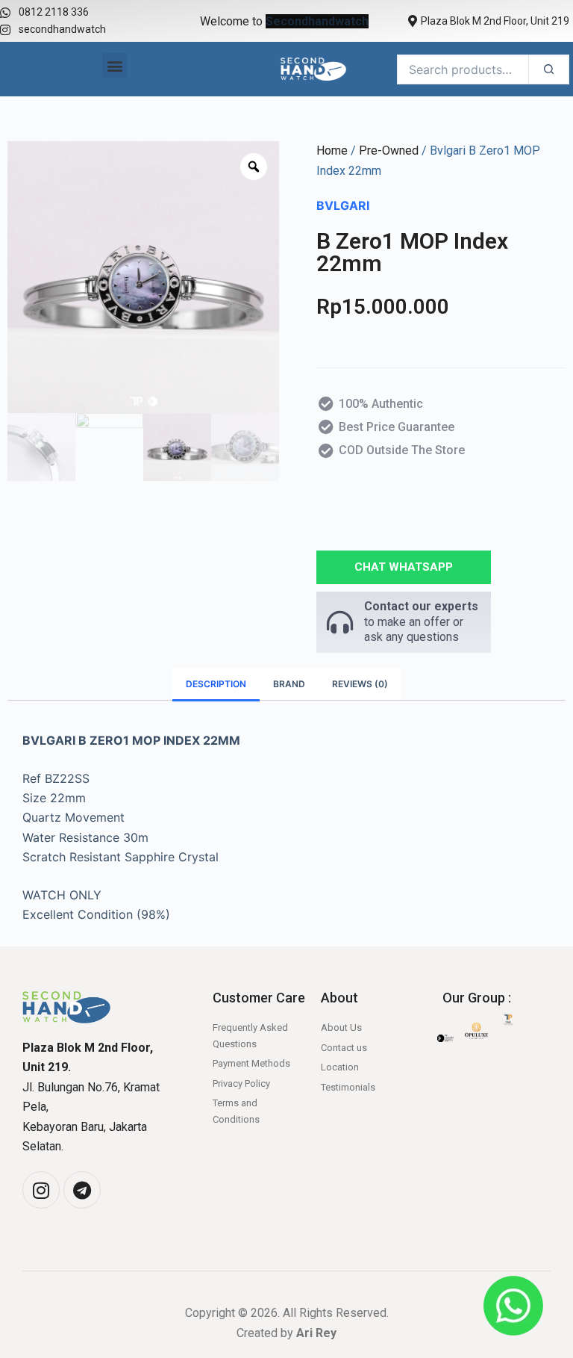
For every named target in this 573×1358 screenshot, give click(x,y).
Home (332, 150)
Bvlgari (342, 205)
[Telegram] (82, 1190)
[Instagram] (41, 1190)
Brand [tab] (289, 683)
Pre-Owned (389, 150)
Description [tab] (216, 683)
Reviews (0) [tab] (360, 683)
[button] (114, 65)
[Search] (548, 69)
